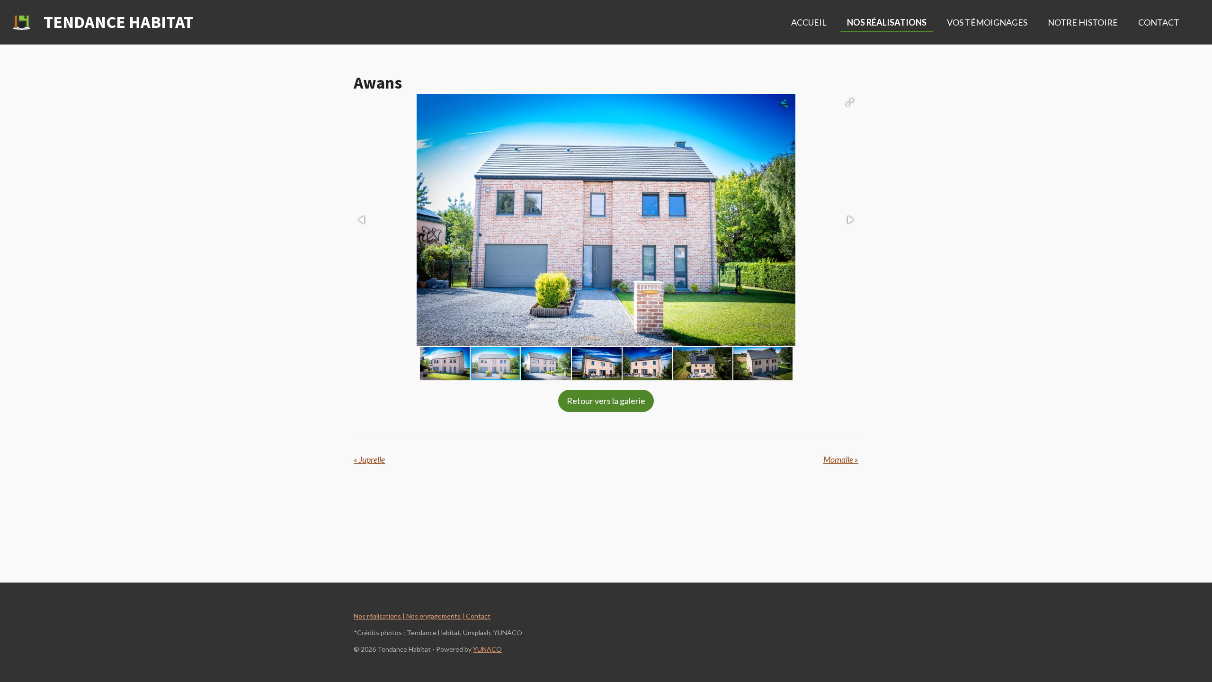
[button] (849, 102)
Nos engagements (433, 616)
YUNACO (487, 649)
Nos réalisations (377, 616)
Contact (477, 616)
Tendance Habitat (118, 22)
